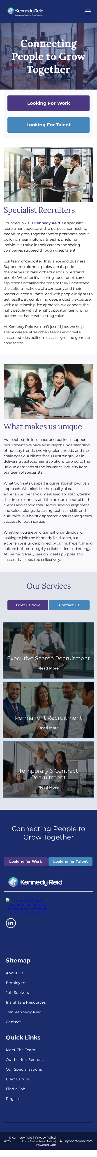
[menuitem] (48, 973)
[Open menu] (88, 11)
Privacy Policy (45, 1137)
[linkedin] (11, 923)
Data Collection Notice (38, 1141)
